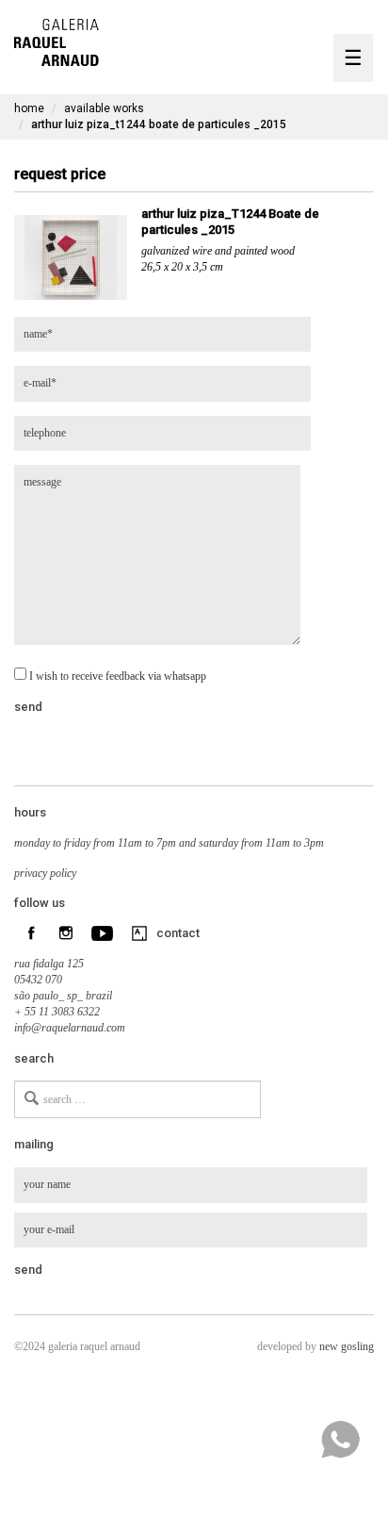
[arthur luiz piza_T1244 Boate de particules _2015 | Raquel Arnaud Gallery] (56, 40)
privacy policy (45, 873)
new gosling (346, 1346)
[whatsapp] (340, 1439)
